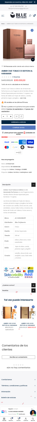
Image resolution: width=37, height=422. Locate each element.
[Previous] (3, 313)
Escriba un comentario (18, 357)
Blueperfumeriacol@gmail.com (18, 8)
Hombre (16, 172)
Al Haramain (10, 164)
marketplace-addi (25, 172)
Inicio (3, 24)
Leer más (23, 98)
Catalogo (18, 169)
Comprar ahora (18, 128)
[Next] (34, 313)
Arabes (11, 169)
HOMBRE (24, 169)
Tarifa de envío (6, 84)
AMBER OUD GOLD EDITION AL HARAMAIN (9, 324)
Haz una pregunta (7, 159)
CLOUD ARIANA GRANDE (15, 411)
